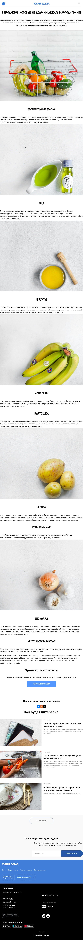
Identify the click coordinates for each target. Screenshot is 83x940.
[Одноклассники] (41, 706)
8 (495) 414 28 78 (50, 895)
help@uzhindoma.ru (8, 907)
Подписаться (71, 853)
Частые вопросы (26, 870)
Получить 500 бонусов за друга (8, 877)
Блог (3, 870)
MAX (11, 899)
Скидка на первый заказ (24, 877)
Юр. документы (13, 870)
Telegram (13, 902)
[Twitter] (44, 706)
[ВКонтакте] (38, 706)
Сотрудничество (40, 870)
